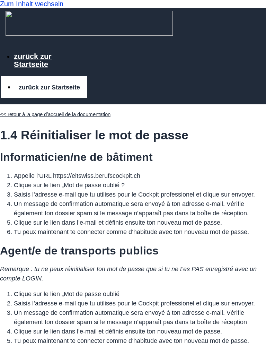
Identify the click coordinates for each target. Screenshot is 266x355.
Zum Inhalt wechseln (31, 4)
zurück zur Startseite (33, 60)
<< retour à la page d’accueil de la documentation (55, 114)
